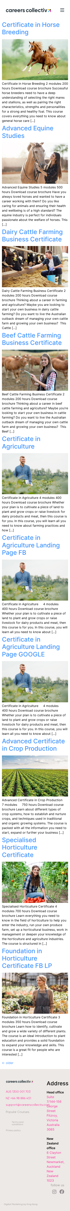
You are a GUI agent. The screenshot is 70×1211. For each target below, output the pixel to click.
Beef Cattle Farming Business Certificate (32, 339)
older (7, 1063)
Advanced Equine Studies (27, 131)
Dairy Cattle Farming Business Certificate (32, 235)
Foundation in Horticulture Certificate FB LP (27, 958)
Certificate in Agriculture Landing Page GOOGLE (31, 647)
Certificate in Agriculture (21, 442)
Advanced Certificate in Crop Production (33, 744)
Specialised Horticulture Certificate (19, 847)
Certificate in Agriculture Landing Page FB (31, 545)
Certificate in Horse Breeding (31, 28)
